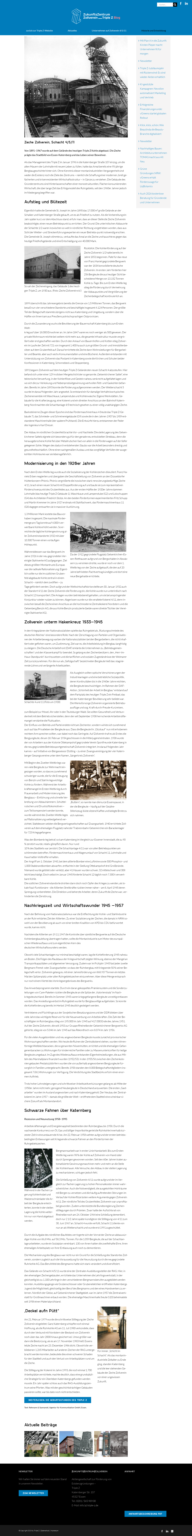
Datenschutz (45, 1531)
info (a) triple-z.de (89, 1505)
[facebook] (180, 3)
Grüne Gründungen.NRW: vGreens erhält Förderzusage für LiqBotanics (150, 177)
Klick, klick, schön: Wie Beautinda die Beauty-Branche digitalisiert (152, 129)
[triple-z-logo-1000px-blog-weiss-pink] (96, 7)
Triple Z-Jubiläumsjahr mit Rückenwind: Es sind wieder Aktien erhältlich (152, 72)
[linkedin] (186, 3)
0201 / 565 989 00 (86, 1500)
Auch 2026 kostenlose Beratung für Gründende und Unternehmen (153, 198)
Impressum (54, 1531)
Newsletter (146, 60)
